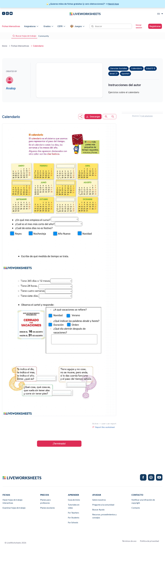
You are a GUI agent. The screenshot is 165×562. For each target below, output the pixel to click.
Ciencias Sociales (118, 68)
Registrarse (155, 26)
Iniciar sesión (139, 26)
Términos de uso (129, 541)
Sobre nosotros (99, 499)
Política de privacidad (149, 541)
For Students (73, 517)
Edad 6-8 (150, 68)
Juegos (78, 26)
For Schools (73, 522)
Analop (11, 88)
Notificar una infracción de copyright (143, 501)
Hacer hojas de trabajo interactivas (12, 501)
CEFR (60, 26)
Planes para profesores (45, 501)
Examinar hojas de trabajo (14, 507)
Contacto (135, 507)
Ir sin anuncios (147, 116)
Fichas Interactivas (11, 26)
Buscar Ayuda (98, 509)
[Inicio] (85, 13)
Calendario (136, 68)
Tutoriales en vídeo (73, 506)
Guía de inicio (74, 499)
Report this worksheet (105, 427)
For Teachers (73, 512)
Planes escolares (47, 507)
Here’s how (113, 4)
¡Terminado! (59, 443)
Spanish (125, 73)
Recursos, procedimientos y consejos (104, 516)
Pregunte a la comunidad (103, 504)
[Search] (93, 26)
